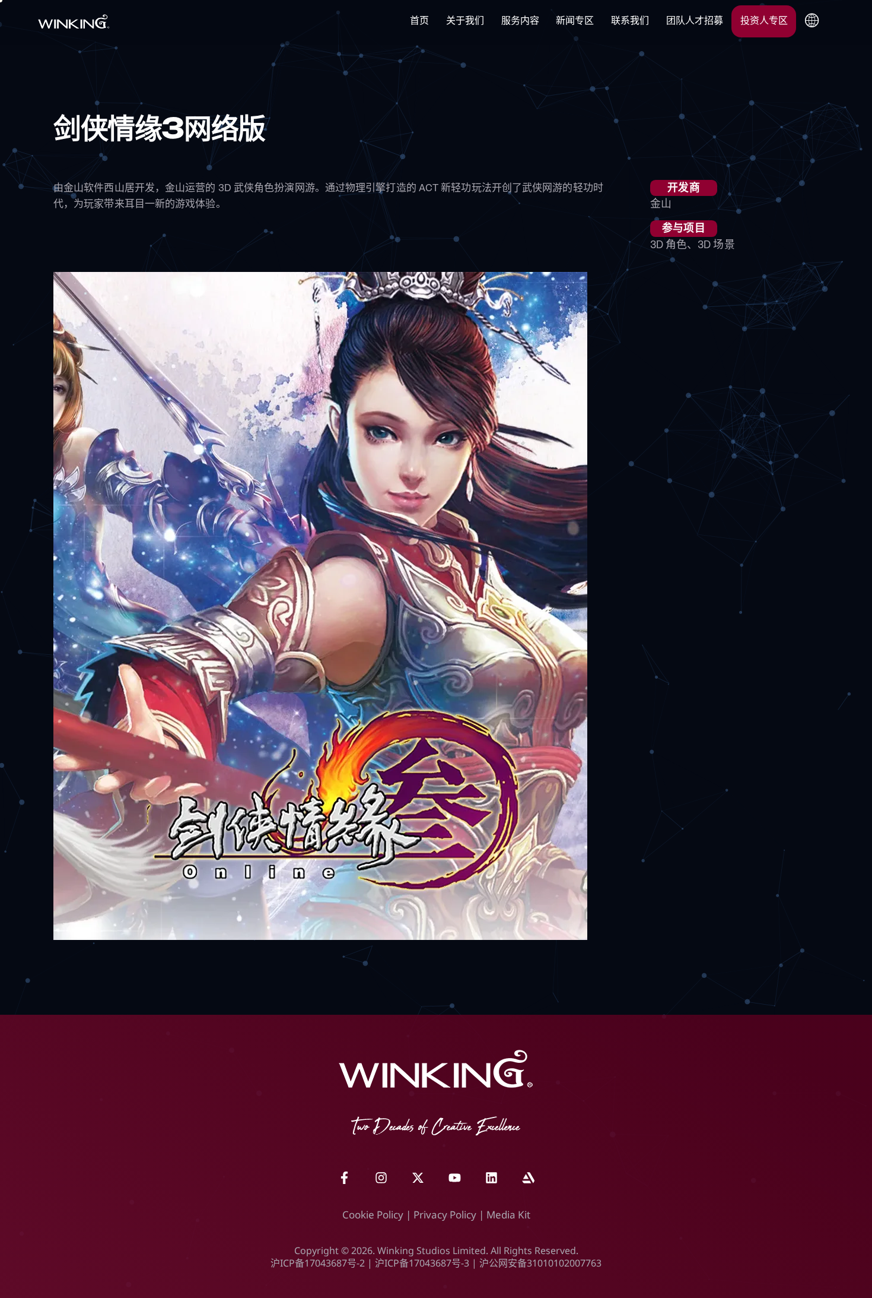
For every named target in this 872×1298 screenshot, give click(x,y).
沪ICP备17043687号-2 (317, 1262)
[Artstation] (528, 1178)
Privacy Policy (444, 1214)
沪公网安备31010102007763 (540, 1262)
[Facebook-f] (344, 1178)
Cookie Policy (372, 1214)
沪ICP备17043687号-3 (422, 1262)
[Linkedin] (491, 1178)
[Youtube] (454, 1178)
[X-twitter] (417, 1178)
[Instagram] (380, 1178)
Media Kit (508, 1214)
